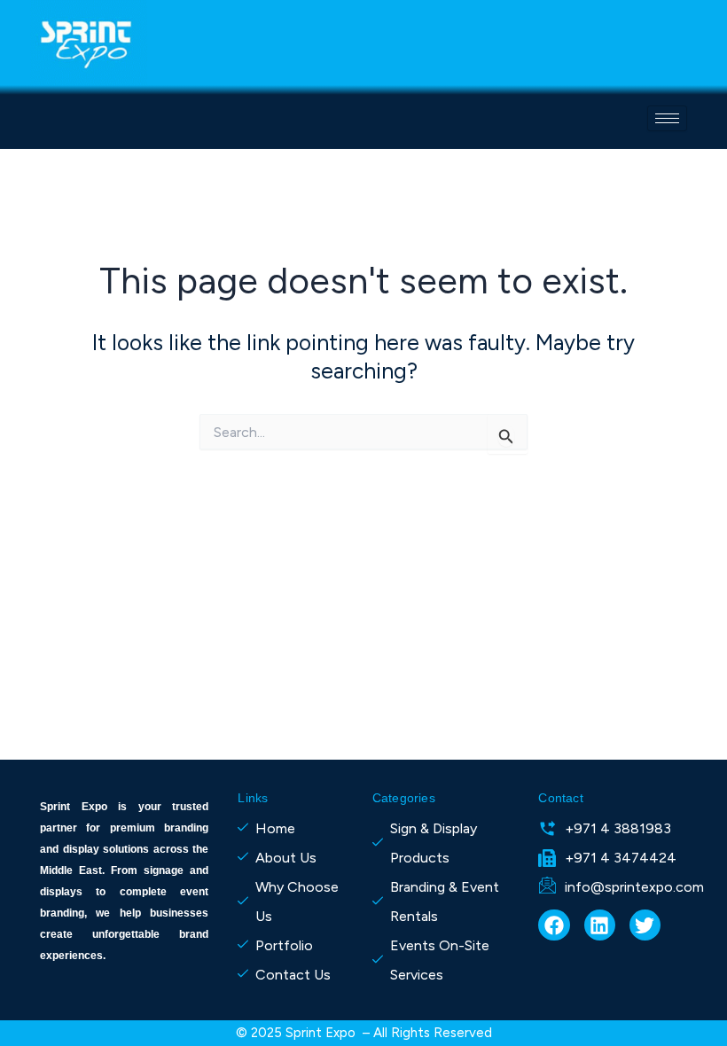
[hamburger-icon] (667, 118)
